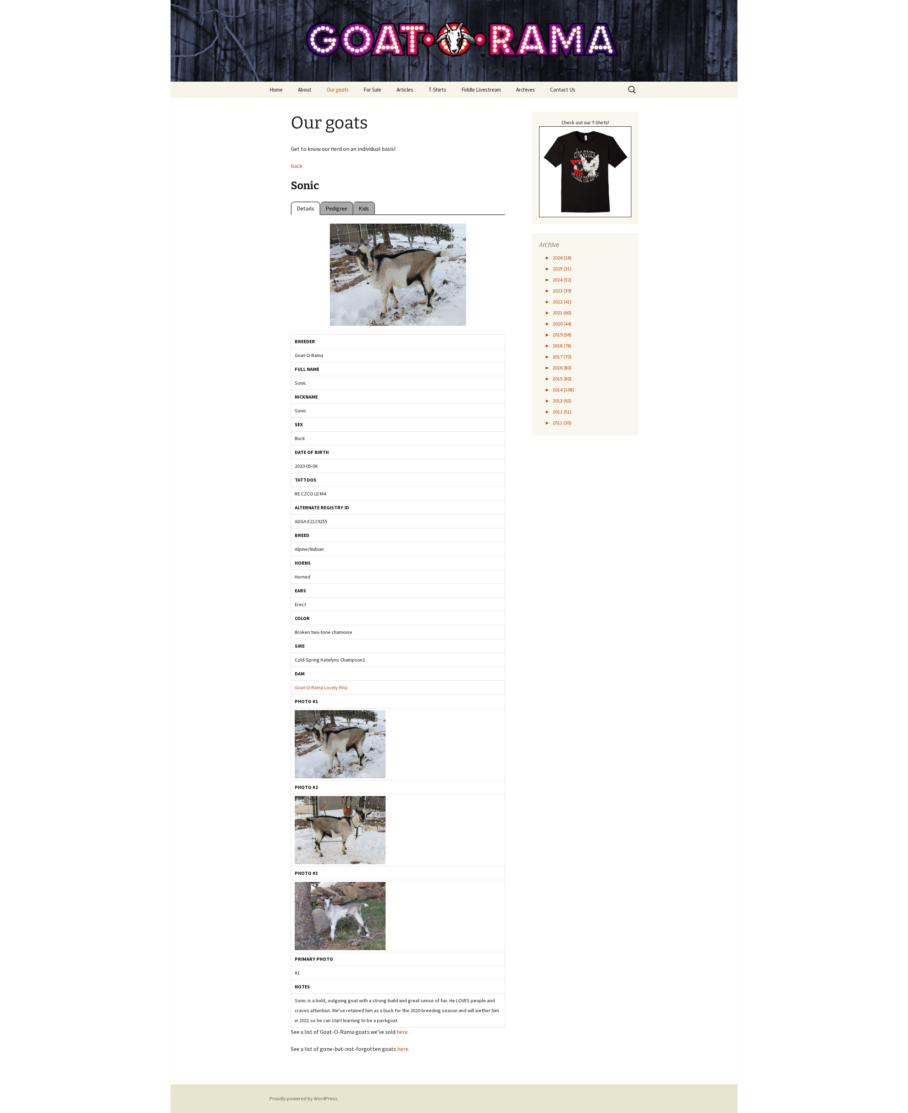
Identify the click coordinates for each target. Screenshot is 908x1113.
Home (276, 89)
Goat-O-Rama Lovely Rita (321, 687)
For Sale (372, 89)
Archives (525, 89)
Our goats (337, 89)
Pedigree (336, 208)
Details (305, 208)
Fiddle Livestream (481, 89)
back (296, 165)
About (304, 89)
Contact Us (562, 89)
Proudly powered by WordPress (304, 1098)
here (402, 1031)
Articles (405, 89)
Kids (364, 208)
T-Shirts (437, 89)
